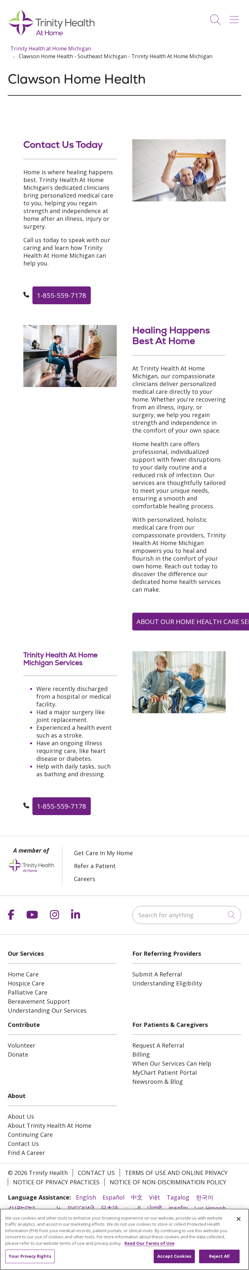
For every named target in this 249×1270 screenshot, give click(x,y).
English (86, 1197)
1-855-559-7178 (61, 295)
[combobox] (186, 915)
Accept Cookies (174, 1256)
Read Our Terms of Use (149, 1243)
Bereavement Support (39, 1001)
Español (113, 1197)
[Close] (238, 1219)
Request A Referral (158, 1045)
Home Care (23, 974)
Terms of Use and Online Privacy (176, 1173)
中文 (137, 1197)
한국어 (204, 1197)
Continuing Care (30, 1134)
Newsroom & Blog (157, 1081)
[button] (235, 17)
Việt (154, 1197)
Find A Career (26, 1153)
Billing (141, 1054)
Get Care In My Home (103, 853)
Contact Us (23, 1143)
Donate (18, 1054)
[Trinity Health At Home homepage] (51, 35)
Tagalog (178, 1197)
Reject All (219, 1256)
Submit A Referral (157, 974)
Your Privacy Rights (30, 1256)
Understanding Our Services (47, 1010)
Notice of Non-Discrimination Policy (168, 1182)
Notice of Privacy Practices (56, 1182)
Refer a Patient (95, 866)
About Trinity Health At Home (49, 1125)
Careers (84, 879)
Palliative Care (27, 992)
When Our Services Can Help (171, 1063)
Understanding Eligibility (167, 983)
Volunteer (21, 1045)
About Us (21, 1116)
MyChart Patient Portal (164, 1072)
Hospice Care (26, 983)
